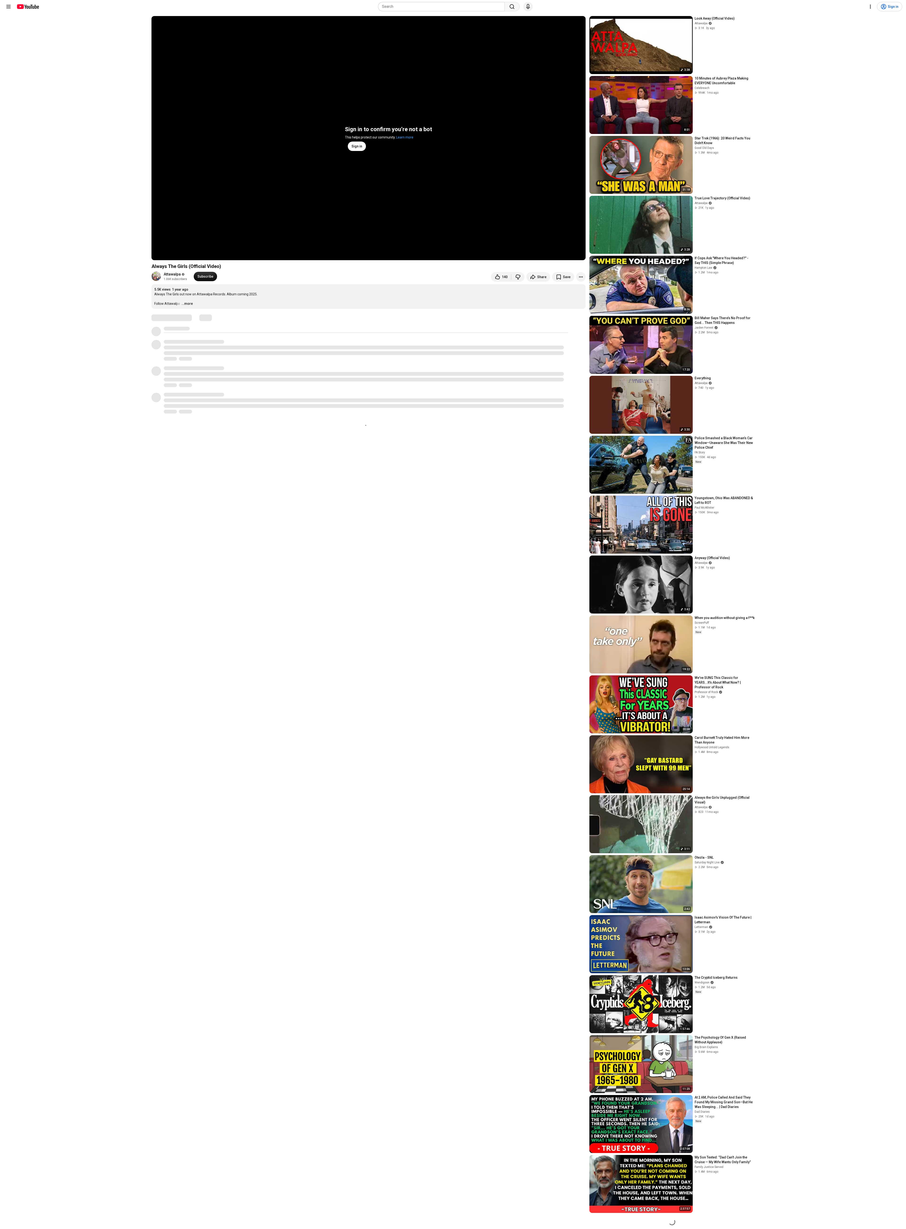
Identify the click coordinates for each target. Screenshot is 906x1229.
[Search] (512, 6)
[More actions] (581, 277)
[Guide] (8, 6)
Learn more (404, 137)
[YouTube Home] (27, 6)
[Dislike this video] (517, 277)
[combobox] (442, 6)
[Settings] (870, 6)
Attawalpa (172, 274)
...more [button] (187, 303)
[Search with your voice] (528, 6)
